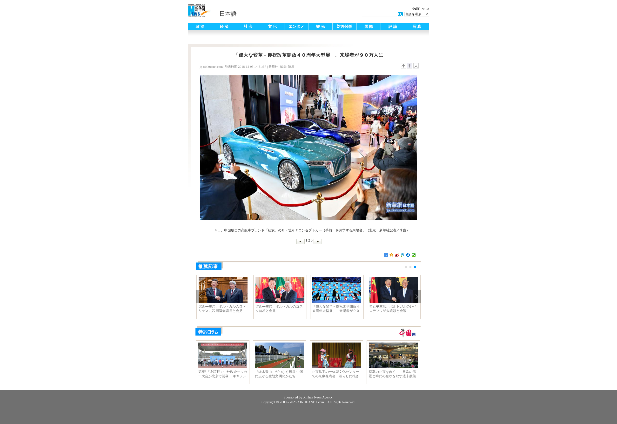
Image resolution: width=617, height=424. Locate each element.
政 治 (200, 26)
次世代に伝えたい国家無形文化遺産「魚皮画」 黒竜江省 (251, 309)
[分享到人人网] (408, 255)
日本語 (228, 14)
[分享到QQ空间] (391, 255)
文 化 (272, 26)
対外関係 (344, 26)
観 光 (320, 26)
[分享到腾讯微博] (403, 255)
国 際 (368, 26)
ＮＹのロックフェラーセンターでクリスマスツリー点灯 (365, 309)
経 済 (224, 26)
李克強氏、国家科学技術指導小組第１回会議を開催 (308, 309)
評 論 (393, 26)
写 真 (417, 26)
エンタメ (296, 26)
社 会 (248, 26)
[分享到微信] (414, 255)
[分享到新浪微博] (397, 255)
